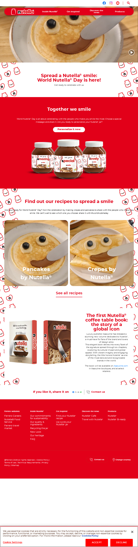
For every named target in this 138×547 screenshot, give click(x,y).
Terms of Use (10, 463)
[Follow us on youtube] (117, 3)
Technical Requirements (29, 463)
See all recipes (69, 293)
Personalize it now (69, 129)
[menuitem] (50, 11)
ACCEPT (97, 542)
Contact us (98, 392)
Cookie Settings (12, 542)
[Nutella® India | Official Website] (22, 12)
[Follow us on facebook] (104, 3)
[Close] (132, 532)
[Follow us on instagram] (111, 3)
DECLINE (121, 542)
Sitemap (15, 465)
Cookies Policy (90, 536)
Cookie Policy (43, 460)
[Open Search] (128, 3)
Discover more (36, 279)
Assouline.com (121, 366)
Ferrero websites (12, 411)
